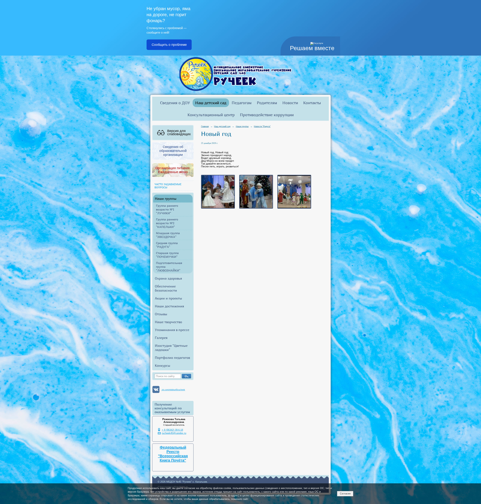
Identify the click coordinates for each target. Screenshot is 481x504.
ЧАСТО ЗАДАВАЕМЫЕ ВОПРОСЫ (167, 186)
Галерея (161, 338)
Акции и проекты (168, 298)
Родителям (267, 102)
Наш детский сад (210, 102)
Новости (290, 102)
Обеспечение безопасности (166, 288)
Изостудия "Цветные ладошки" (171, 347)
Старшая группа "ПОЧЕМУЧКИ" (167, 255)
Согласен (345, 493)
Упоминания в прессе (172, 330)
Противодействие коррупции (267, 114)
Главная (205, 126)
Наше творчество (168, 322)
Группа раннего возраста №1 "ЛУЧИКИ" (167, 209)
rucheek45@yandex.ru (174, 433)
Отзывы (161, 314)
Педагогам (242, 102)
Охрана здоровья (168, 278)
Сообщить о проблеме (169, 45)
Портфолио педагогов (172, 357)
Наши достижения (169, 306)
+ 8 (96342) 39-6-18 (172, 430)
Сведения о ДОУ (175, 102)
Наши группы (165, 198)
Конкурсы (162, 365)
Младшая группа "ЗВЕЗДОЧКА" (168, 235)
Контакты (312, 102)
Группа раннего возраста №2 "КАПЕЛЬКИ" (167, 223)
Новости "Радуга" (262, 126)
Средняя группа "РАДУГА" (167, 245)
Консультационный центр (211, 114)
